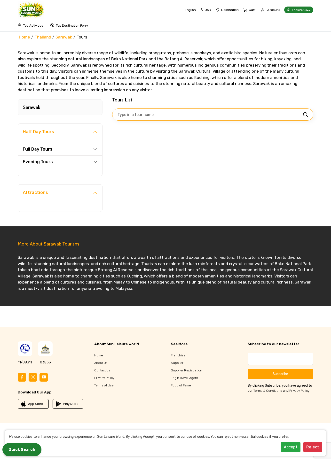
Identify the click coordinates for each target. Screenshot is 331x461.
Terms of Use (104, 385)
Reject (312, 447)
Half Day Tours (38, 131)
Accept (291, 447)
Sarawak (63, 37)
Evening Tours (38, 161)
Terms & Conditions (267, 390)
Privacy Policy (104, 378)
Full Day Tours (37, 149)
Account (273, 10)
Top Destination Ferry (72, 25)
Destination (230, 10)
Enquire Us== (301, 10)
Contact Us (102, 370)
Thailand (42, 37)
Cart (252, 10)
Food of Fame (181, 385)
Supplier (177, 363)
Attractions (35, 192)
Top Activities (33, 25)
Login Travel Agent (184, 378)
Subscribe (280, 374)
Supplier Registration (186, 370)
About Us (101, 363)
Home (24, 37)
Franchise (178, 355)
